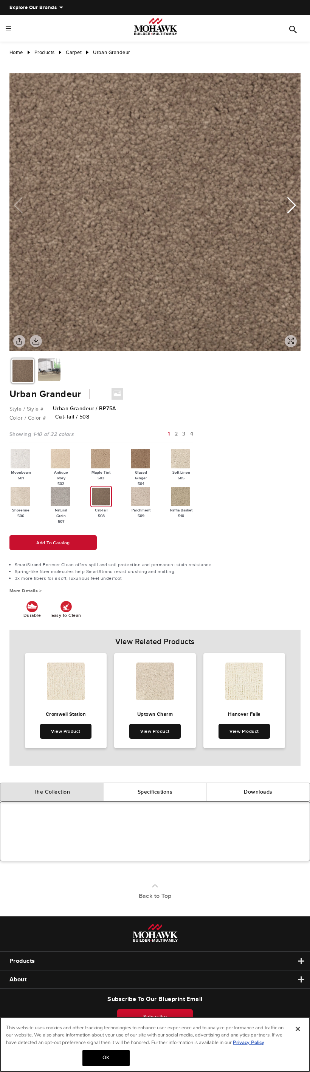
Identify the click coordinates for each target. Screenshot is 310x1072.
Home (16, 52)
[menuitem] (33, 7)
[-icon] (15, 65)
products (44, 52)
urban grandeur (111, 52)
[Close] (298, 1029)
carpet (74, 52)
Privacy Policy (248, 1042)
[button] (292, 205)
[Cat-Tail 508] (101, 496)
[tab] (52, 792)
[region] (155, 1044)
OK (105, 1057)
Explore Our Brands (33, 7)
